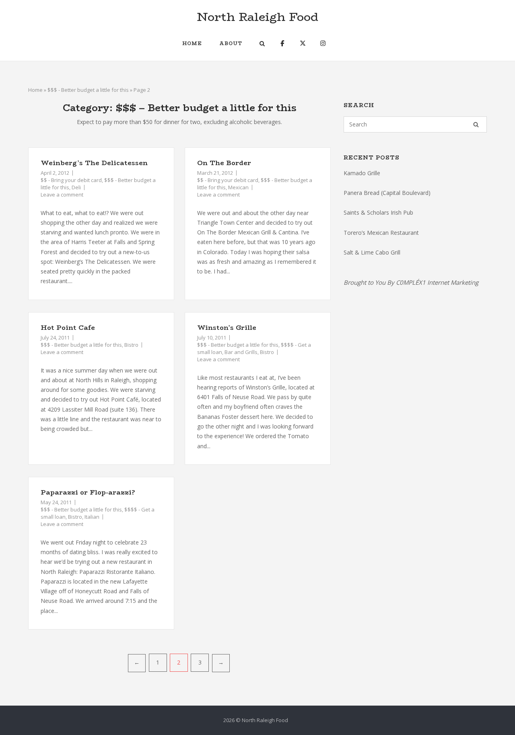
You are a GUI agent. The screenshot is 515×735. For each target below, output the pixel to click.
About (230, 43)
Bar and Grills (241, 352)
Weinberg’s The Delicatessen (94, 163)
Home (192, 43)
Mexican (238, 187)
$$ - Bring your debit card (71, 180)
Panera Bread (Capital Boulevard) (387, 193)
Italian (91, 516)
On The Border (224, 163)
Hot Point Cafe (68, 328)
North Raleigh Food (257, 17)
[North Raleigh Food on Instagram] (323, 43)
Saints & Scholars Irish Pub (378, 212)
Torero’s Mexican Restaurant (381, 232)
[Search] (476, 124)
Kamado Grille (362, 173)
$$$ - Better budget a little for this (88, 89)
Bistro (131, 344)
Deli (76, 187)
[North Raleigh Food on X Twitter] (303, 43)
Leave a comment (62, 194)
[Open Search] (262, 44)
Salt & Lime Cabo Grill (372, 252)
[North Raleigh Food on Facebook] (282, 43)
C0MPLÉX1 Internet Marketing (437, 282)
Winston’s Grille (226, 328)
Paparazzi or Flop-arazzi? (88, 492)
